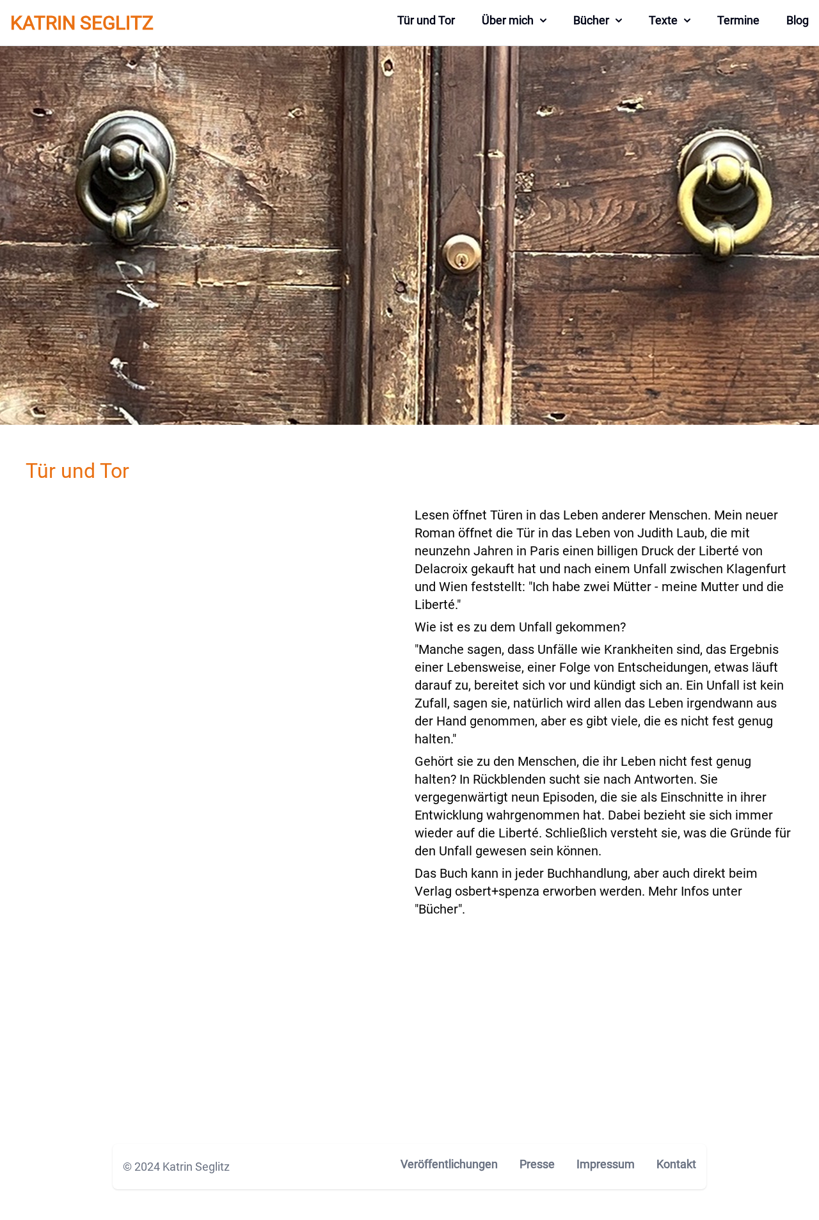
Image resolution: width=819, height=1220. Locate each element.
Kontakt (676, 1164)
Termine (738, 20)
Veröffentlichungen (449, 1164)
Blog (797, 20)
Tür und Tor (426, 20)
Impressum (605, 1164)
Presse (537, 1164)
